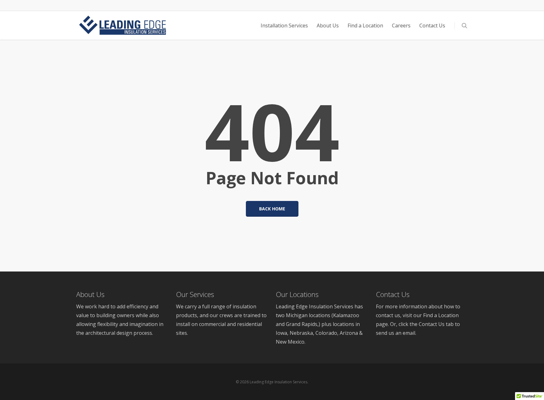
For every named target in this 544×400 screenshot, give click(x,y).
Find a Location (441, 315)
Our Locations (297, 294)
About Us (90, 294)
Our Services (195, 294)
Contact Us (393, 294)
